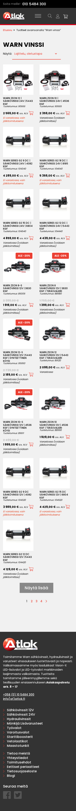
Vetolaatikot (17, 741)
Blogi (11, 775)
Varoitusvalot (18, 732)
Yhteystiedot (17, 758)
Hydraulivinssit (19, 719)
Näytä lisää (36, 588)
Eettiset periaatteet (23, 766)
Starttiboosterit (20, 736)
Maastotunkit (18, 745)
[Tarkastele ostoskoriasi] (65, 16)
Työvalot (14, 728)
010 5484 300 (34, 3)
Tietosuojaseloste (22, 771)
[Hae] (50, 16)
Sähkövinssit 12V (20, 710)
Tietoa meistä (18, 753)
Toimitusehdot (19, 762)
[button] (31, 113)
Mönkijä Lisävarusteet (25, 723)
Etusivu (7, 30)
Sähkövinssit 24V (21, 714)
